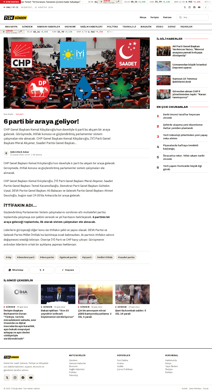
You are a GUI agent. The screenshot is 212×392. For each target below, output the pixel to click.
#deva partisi (47, 257)
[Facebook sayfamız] (194, 7)
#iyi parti (86, 257)
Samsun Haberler (48, 27)
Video (159, 27)
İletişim (155, 17)
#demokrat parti (25, 257)
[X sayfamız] (184, 7)
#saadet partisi (126, 257)
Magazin (146, 27)
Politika (112, 27)
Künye (143, 17)
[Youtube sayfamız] (199, 7)
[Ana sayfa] (15, 17)
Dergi (171, 27)
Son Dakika (122, 360)
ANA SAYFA (11, 27)
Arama (120, 363)
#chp (8, 257)
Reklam (167, 17)
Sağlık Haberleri (91, 27)
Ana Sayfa (8, 114)
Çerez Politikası (125, 369)
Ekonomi (70, 27)
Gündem (27, 27)
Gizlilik (120, 366)
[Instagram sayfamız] (189, 7)
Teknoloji (129, 27)
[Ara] (180, 17)
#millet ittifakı (104, 257)
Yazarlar (186, 27)
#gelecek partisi (68, 257)
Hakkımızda (171, 360)
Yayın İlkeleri (171, 366)
